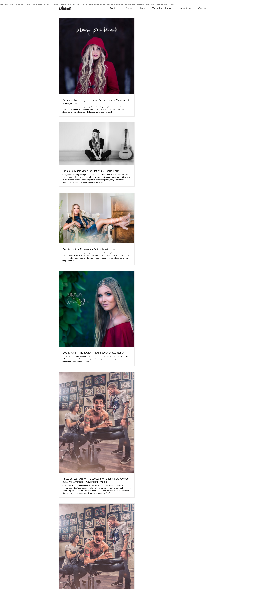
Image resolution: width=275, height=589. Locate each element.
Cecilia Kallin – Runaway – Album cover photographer (93, 352)
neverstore (73, 493)
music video (105, 177)
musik (123, 109)
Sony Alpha (119, 179)
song (64, 260)
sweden (102, 112)
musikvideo (121, 177)
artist (127, 107)
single (79, 112)
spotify (71, 182)
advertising (66, 490)
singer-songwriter (69, 112)
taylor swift (102, 493)
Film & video (116, 174)
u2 (109, 493)
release (71, 179)
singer (77, 179)
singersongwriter (102, 179)
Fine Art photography (81, 488)
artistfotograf (84, 109)
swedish (109, 112)
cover (108, 255)
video (97, 182)
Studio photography (116, 488)
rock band (93, 493)
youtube (104, 182)
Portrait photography (99, 107)
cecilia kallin (95, 109)
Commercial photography (101, 356)
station (77, 182)
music (117, 109)
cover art (114, 255)
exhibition (76, 490)
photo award (84, 493)
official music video (91, 258)
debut (64, 258)
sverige (95, 112)
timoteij (77, 260)
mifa (82, 490)
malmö (112, 109)
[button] (212, 8)
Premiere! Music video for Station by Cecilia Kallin (90, 171)
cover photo (124, 255)
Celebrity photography (81, 107)
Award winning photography (83, 485)
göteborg (104, 109)
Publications (113, 107)
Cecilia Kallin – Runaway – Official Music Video (89, 249)
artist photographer (70, 109)
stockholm (87, 112)
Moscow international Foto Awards (99, 490)
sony (112, 179)
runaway (110, 258)
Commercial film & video (100, 174)
